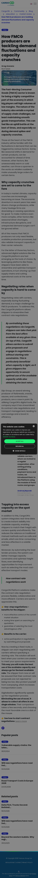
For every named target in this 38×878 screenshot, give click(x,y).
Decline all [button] (20, 446)
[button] (19, 451)
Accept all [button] (19, 441)
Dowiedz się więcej (9, 437)
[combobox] (34, 426)
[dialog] (19, 439)
